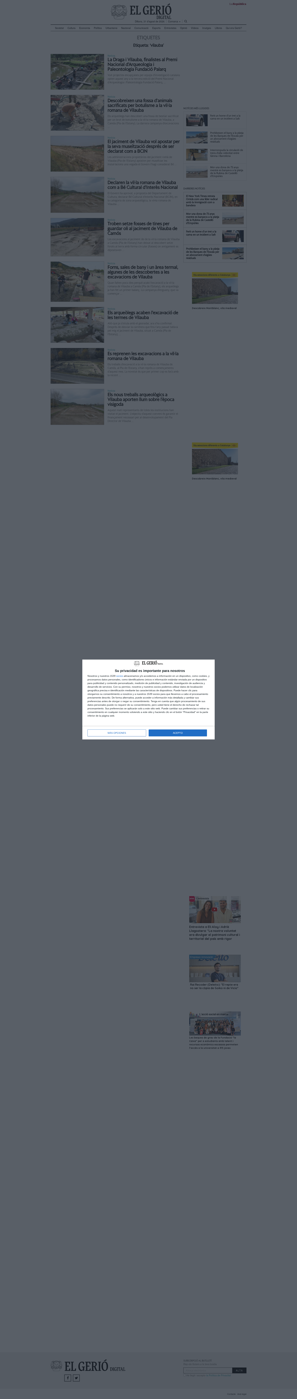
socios (119, 676)
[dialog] (148, 699)
